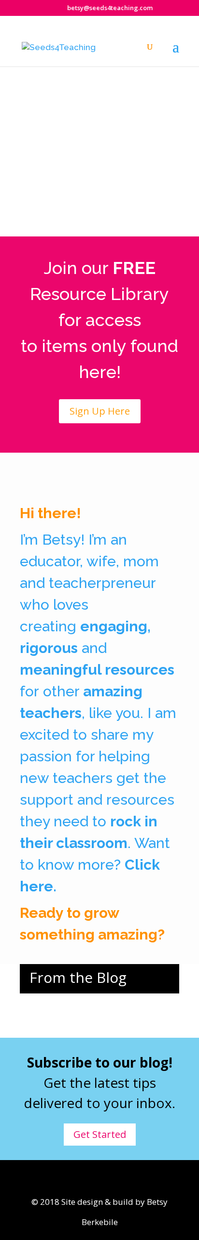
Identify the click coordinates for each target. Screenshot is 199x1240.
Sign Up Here (100, 411)
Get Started (99, 1134)
